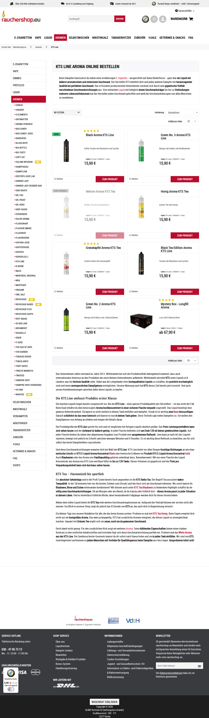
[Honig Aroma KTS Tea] (141, 207)
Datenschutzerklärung (118, 655)
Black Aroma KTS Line (100, 135)
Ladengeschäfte (115, 641)
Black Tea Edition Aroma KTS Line (176, 249)
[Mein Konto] (162, 19)
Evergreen (21, 214)
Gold (187, 453)
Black (112, 453)
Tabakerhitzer (21, 430)
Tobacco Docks (23, 356)
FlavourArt (21, 223)
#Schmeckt (21, 328)
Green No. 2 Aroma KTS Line (101, 305)
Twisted (19, 375)
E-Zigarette (121, 78)
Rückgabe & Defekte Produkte (71, 659)
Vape (15, 71)
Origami (19, 289)
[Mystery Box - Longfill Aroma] (141, 319)
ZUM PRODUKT (110, 179)
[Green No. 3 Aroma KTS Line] (141, 150)
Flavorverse (22, 237)
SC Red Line (21, 323)
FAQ (15, 458)
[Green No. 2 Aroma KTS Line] (66, 319)
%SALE (16, 444)
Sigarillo (20, 332)
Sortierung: (159, 112)
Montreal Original (25, 275)
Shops (16, 465)
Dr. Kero (19, 204)
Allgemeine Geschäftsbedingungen (125, 646)
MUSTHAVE (20, 285)
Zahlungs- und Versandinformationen (126, 650)
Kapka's (19, 251)
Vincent (19, 109)
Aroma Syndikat (24, 123)
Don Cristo (21, 190)
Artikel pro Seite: (175, 121)
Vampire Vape (22, 380)
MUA (17, 280)
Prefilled (18, 85)
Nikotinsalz (20, 409)
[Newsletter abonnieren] (198, 665)
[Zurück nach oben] (83, 618)
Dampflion (21, 171)
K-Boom (19, 266)
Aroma (129, 528)
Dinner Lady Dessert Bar (28, 185)
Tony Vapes (21, 365)
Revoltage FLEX (23, 309)
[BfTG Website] (113, 620)
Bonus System (63, 664)
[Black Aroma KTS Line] (66, 150)
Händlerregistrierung (66, 668)
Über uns (60, 641)
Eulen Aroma (22, 218)
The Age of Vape (23, 347)
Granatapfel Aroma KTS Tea (103, 248)
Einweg (17, 78)
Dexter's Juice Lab (25, 176)
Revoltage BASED (24, 304)
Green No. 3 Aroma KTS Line (176, 136)
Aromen (17, 99)
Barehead (20, 138)
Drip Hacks (21, 209)
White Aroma (185, 532)
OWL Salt (20, 294)
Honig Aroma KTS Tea (174, 192)
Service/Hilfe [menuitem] (185, 11)
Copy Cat (20, 157)
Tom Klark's (21, 361)
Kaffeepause (22, 247)
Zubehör (18, 437)
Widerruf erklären (104, 702)
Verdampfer (20, 416)
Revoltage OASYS (24, 313)
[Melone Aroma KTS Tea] (66, 207)
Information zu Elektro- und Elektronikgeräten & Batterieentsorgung (130, 670)
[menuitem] (96, 19)
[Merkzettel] (154, 19)
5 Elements (21, 114)
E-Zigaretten (20, 64)
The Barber (21, 351)
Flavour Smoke (23, 228)
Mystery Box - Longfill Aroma (174, 305)
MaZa (18, 270)
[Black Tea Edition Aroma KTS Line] (141, 263)
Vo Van (19, 389)
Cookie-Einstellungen (118, 659)
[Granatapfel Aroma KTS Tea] (66, 263)
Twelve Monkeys (24, 370)
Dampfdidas (21, 166)
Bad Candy (21, 128)
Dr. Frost (20, 199)
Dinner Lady (22, 180)
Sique (18, 337)
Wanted (19, 394)
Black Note (21, 142)
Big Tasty (20, 152)
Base (176, 412)
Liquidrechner (63, 646)
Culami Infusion (24, 161)
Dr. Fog (19, 195)
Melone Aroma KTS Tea (100, 192)
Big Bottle (21, 147)
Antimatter (21, 119)
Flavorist (20, 232)
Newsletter (61, 655)
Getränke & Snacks (24, 451)
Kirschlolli (21, 256)
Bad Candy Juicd (24, 133)
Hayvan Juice (22, 242)
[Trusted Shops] (145, 19)
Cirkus (19, 105)
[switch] (11, 689)
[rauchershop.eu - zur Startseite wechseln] (27, 18)
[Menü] (16, 669)
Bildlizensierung (115, 677)
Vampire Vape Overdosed (28, 384)
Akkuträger (20, 423)
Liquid (16, 92)
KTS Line (19, 261)
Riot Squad (21, 318)
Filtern (60, 112)
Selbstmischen (22, 402)
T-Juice (19, 342)
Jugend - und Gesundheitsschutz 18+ (126, 664)
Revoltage (21, 299)
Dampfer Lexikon (64, 650)
